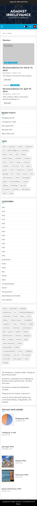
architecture (28, 147)
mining (18, 174)
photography (26, 178)
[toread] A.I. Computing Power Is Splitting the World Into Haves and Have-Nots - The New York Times (17, 381)
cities (16, 154)
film (23, 166)
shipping (5, 185)
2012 (3, 207)
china (10, 154)
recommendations (12, 62)
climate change (7, 158)
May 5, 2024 (19, 477)
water (4, 193)
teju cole (22, 185)
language (5, 174)
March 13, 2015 (17, 73)
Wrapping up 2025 (8, 118)
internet (29, 170)
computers (27, 158)
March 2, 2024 (7, 491)
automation (25, 150)
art (3, 150)
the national (6, 189)
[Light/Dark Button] (25, 26)
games (29, 166)
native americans (8, 178)
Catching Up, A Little (9, 122)
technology (14, 185)
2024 (3, 252)
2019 (3, 235)
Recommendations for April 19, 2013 (17, 90)
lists (12, 174)
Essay (4, 268)
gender (5, 170)
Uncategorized (7, 292)
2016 (3, 223)
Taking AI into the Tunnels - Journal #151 (16, 393)
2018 (3, 232)
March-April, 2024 (8, 134)
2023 (3, 248)
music (31, 174)
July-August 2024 (7, 126)
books (4, 154)
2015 (6, 62)
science (25, 181)
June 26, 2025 (6, 435)
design (18, 162)
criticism (11, 162)
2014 (3, 215)
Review (4, 288)
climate (23, 154)
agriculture (12, 147)
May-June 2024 (7, 130)
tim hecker (16, 189)
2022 (3, 244)
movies (25, 174)
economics (26, 162)
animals (20, 147)
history (12, 170)
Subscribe (34, 26)
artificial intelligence (13, 150)
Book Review (6, 260)
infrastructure (21, 170)
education (6, 166)
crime (4, 162)
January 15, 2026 (21, 421)
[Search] (30, 26)
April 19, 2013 (16, 94)
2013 (3, 211)
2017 (3, 227)
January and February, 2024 (11, 489)
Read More (7, 80)
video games (25, 189)
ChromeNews (27, 502)
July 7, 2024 (19, 463)
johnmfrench (7, 73)
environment (15, 166)
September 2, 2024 (7, 449)
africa (4, 147)
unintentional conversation (11, 296)
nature (17, 178)
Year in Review (7, 300)
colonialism (18, 158)
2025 (3, 256)
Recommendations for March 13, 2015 (18, 69)
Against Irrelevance (18, 13)
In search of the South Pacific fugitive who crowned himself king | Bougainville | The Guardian (16, 399)
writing (11, 193)
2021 (3, 240)
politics (5, 181)
